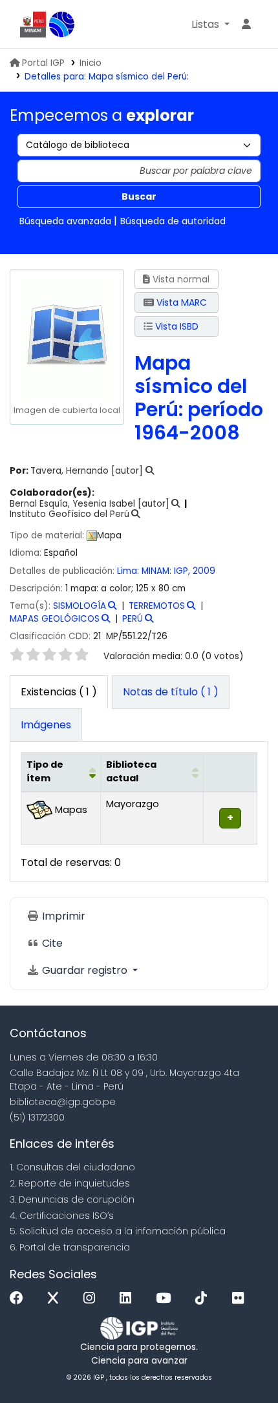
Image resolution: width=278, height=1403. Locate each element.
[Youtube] (166, 1298)
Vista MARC (180, 302)
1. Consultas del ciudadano (72, 1167)
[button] (210, 24)
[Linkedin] (129, 1298)
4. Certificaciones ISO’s (62, 1215)
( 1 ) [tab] (59, 691)
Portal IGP (43, 63)
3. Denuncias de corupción (72, 1199)
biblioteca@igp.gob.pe (63, 1101)
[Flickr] (241, 1298)
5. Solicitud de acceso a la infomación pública (118, 1231)
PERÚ (132, 619)
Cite (51, 943)
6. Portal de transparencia (70, 1247)
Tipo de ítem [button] (45, 771)
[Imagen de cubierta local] (66, 337)
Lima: (129, 571)
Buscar (139, 196)
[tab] (171, 692)
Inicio (91, 63)
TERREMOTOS (157, 606)
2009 (204, 571)
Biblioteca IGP (62, 24)
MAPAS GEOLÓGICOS (55, 619)
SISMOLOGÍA (79, 606)
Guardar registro (84, 970)
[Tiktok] (204, 1298)
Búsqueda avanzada (65, 221)
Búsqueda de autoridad (173, 221)
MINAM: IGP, (167, 571)
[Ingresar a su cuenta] (246, 24)
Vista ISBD (175, 326)
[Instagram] (92, 1298)
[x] (56, 1298)
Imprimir (62, 916)
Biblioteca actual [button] (131, 771)
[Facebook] (20, 1298)
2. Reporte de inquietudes (70, 1183)
